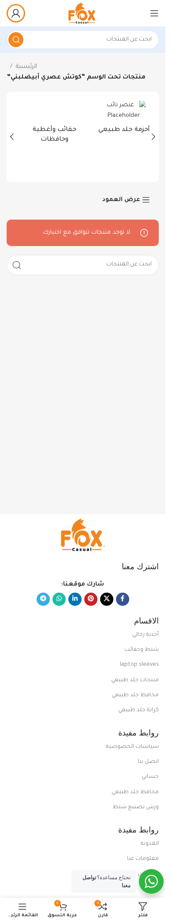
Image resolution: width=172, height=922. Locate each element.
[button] (153, 137)
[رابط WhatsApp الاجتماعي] (59, 599)
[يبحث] (15, 39)
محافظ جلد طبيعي (135, 695)
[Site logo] (82, 13)
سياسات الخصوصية (132, 747)
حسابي (150, 777)
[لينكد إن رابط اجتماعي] (75, 599)
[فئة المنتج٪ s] (117, 120)
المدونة (150, 844)
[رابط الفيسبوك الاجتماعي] (122, 599)
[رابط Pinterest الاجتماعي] (90, 599)
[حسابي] (16, 13)
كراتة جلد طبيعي (138, 710)
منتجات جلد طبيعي (135, 680)
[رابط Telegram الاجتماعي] (43, 599)
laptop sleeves (139, 665)
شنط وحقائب (141, 650)
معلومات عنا (143, 859)
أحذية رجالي (145, 635)
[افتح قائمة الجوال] (154, 13)
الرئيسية (26, 66)
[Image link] (83, 535)
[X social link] (106, 599)
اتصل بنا (148, 762)
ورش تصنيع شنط (135, 807)
